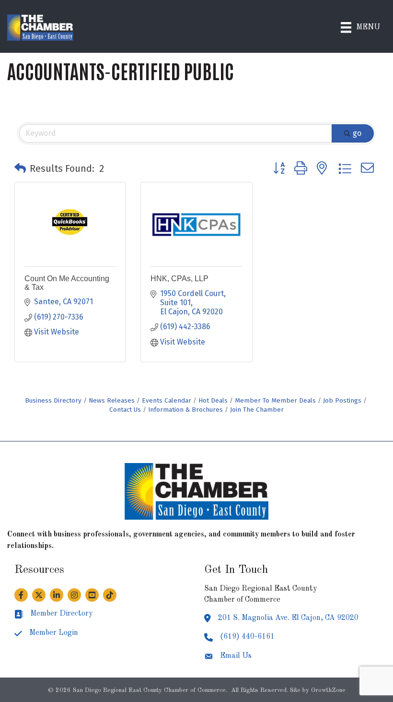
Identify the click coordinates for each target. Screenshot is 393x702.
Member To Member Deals (275, 400)
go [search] (357, 133)
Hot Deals (213, 400)
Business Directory (53, 400)
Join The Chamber (257, 409)
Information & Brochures (185, 409)
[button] (20, 168)
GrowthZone (328, 690)
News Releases (112, 400)
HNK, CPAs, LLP (179, 278)
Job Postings (342, 400)
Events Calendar (166, 400)
